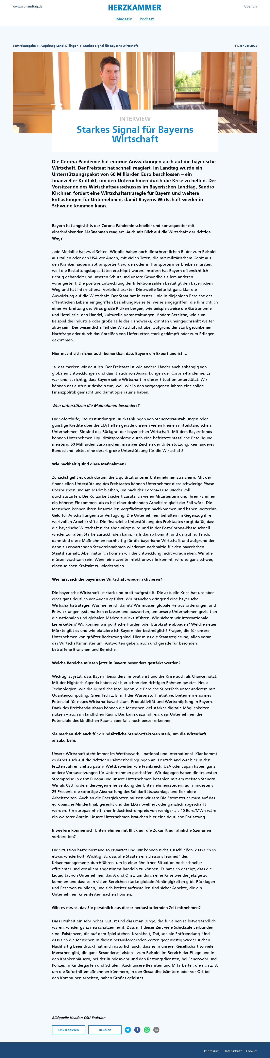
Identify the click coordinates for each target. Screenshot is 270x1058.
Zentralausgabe (24, 46)
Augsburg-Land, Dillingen (59, 46)
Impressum (212, 1051)
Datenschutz (233, 1051)
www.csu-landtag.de (27, 6)
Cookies (251, 1051)
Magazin (124, 19)
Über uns (251, 6)
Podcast (147, 19)
